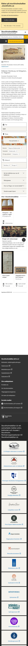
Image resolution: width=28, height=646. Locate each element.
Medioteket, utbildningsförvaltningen (11, 362)
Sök (26, 37)
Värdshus (6, 165)
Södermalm (12, 151)
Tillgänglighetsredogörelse (8, 392)
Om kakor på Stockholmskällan (9, 15)
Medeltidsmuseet (5, 369)
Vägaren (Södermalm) (14, 148)
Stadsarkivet (4, 376)
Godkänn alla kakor (9, 20)
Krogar (14, 165)
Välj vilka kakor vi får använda (12, 25)
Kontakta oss (4, 384)
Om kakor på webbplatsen (8, 395)
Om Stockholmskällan (7, 388)
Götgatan (15, 154)
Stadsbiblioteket (5, 373)
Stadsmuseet (4, 66)
